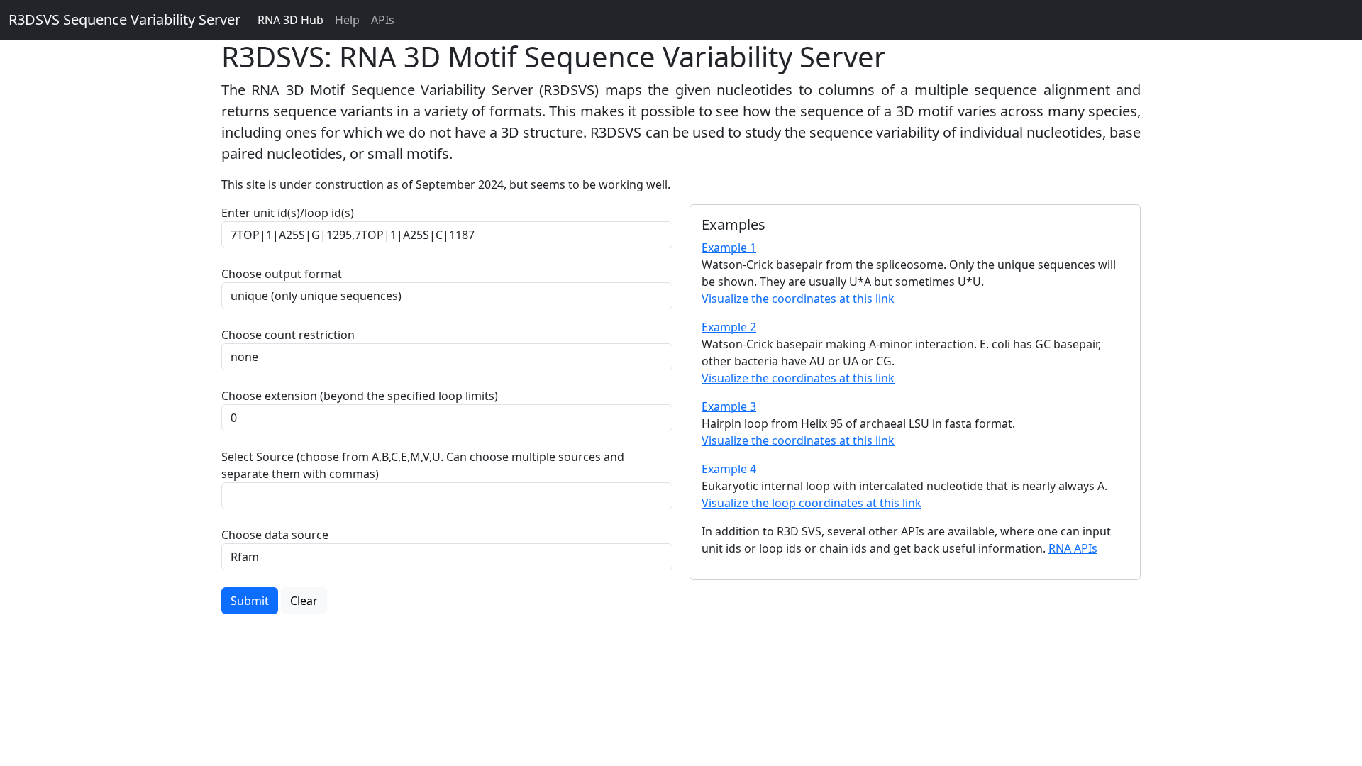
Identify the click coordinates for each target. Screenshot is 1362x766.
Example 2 (729, 327)
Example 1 (729, 247)
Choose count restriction (288, 335)
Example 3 (729, 406)
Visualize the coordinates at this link (798, 298)
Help (347, 20)
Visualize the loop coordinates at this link (811, 503)
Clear (304, 601)
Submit (250, 601)
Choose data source (274, 535)
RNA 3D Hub (290, 20)
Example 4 (729, 469)
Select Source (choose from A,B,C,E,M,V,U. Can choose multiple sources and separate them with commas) (422, 465)
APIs (382, 20)
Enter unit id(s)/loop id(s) (290, 213)
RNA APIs (1072, 548)
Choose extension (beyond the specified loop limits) (359, 396)
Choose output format (281, 274)
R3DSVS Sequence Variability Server (124, 19)
